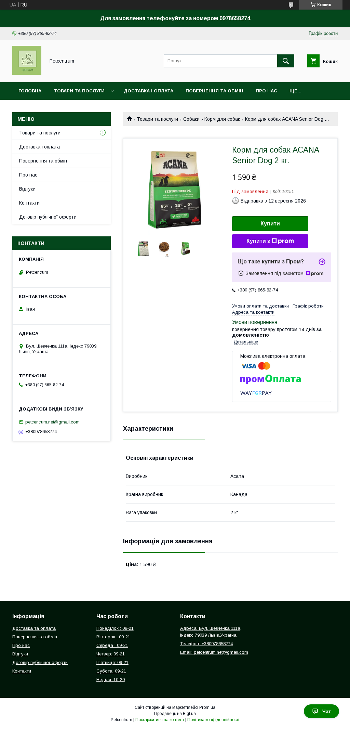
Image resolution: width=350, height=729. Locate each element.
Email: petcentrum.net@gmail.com (214, 652)
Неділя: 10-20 (110, 679)
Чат (326, 711)
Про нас (266, 90)
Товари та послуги (79, 90)
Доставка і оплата (148, 90)
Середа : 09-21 (112, 645)
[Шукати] (285, 60)
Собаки (191, 119)
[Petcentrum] (26, 73)
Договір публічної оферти (48, 217)
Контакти (29, 203)
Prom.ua (207, 707)
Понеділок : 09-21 (115, 628)
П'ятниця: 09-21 (112, 662)
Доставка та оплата (34, 628)
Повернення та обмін (214, 90)
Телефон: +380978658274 (206, 643)
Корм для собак (222, 119)
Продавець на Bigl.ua (175, 713)
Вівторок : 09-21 (113, 636)
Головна (29, 90)
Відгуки (27, 189)
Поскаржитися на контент (159, 719)
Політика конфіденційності (213, 719)
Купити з (258, 241)
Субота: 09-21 (111, 671)
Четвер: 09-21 (110, 653)
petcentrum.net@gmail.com (52, 422)
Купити (270, 223)
